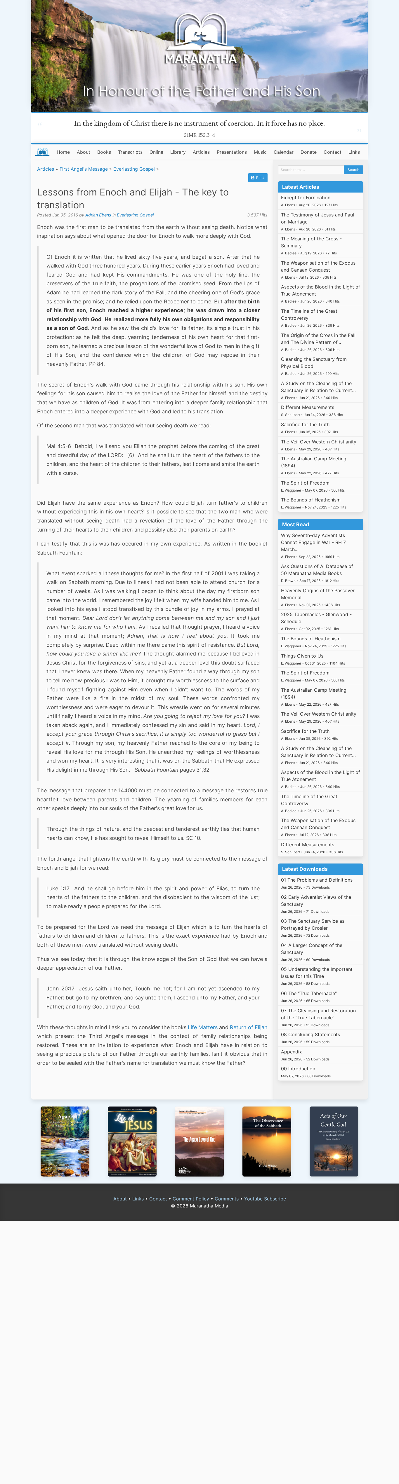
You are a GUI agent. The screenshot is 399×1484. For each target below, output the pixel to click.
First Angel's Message (84, 169)
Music (260, 152)
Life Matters (203, 1027)
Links (354, 152)
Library (178, 152)
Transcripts (130, 152)
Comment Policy (191, 1199)
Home (63, 152)
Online (156, 152)
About (83, 152)
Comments (227, 1199)
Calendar (284, 152)
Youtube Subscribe (265, 1199)
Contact (332, 152)
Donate (309, 152)
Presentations (232, 152)
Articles (201, 152)
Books (104, 152)
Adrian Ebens (98, 214)
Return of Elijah (249, 1027)
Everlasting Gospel (134, 169)
